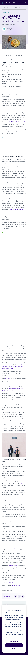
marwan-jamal (9, 28)
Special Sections (17, 7)
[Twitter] (19, 596)
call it (21, 483)
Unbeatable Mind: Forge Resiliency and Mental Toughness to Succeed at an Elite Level (13, 366)
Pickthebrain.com (16, 585)
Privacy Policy (8, 628)
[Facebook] (15, 596)
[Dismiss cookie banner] (22, 608)
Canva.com (10, 582)
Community (5, 12)
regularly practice (17, 548)
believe (21, 131)
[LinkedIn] (23, 596)
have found (7, 378)
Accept (14, 645)
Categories (5, 7)
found (19, 380)
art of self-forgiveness (16, 128)
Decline (14, 648)
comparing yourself (13, 565)
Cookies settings (14, 641)
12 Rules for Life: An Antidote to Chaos (15, 121)
